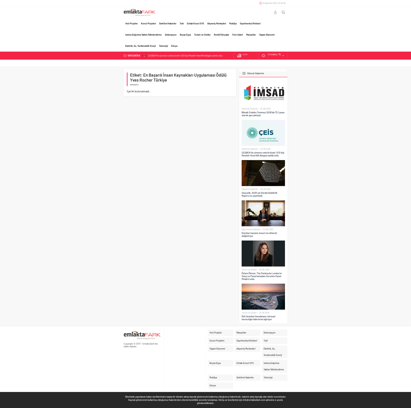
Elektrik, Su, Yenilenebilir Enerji (140, 46)
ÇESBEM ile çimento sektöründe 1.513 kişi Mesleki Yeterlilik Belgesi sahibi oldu (185, 55)
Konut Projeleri (148, 23)
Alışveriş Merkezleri (216, 23)
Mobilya (233, 23)
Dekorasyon (171, 34)
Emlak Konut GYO (195, 23)
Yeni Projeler (131, 23)
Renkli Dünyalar (221, 34)
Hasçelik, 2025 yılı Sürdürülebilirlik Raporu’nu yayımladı (259, 194)
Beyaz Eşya (185, 34)
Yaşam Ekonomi (267, 34)
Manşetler (251, 34)
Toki (182, 23)
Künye (174, 46)
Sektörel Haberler (167, 23)
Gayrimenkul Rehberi (250, 23)
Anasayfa (134, 84)
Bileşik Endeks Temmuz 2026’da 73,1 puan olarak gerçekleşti (263, 114)
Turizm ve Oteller (202, 34)
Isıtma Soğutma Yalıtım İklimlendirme (143, 34)
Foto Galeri (237, 34)
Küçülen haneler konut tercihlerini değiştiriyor (259, 234)
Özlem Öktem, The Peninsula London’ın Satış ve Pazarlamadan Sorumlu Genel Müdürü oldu (262, 276)
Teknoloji (163, 46)
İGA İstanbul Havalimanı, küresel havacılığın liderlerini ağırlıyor (258, 318)
